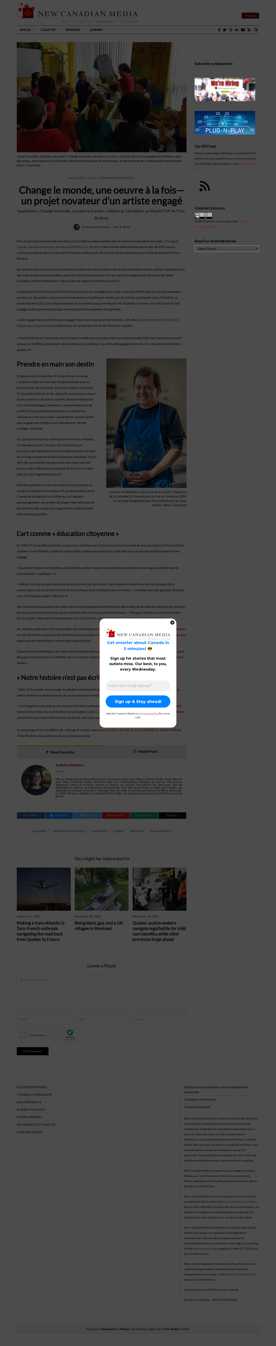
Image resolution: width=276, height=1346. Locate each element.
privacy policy (149, 713)
